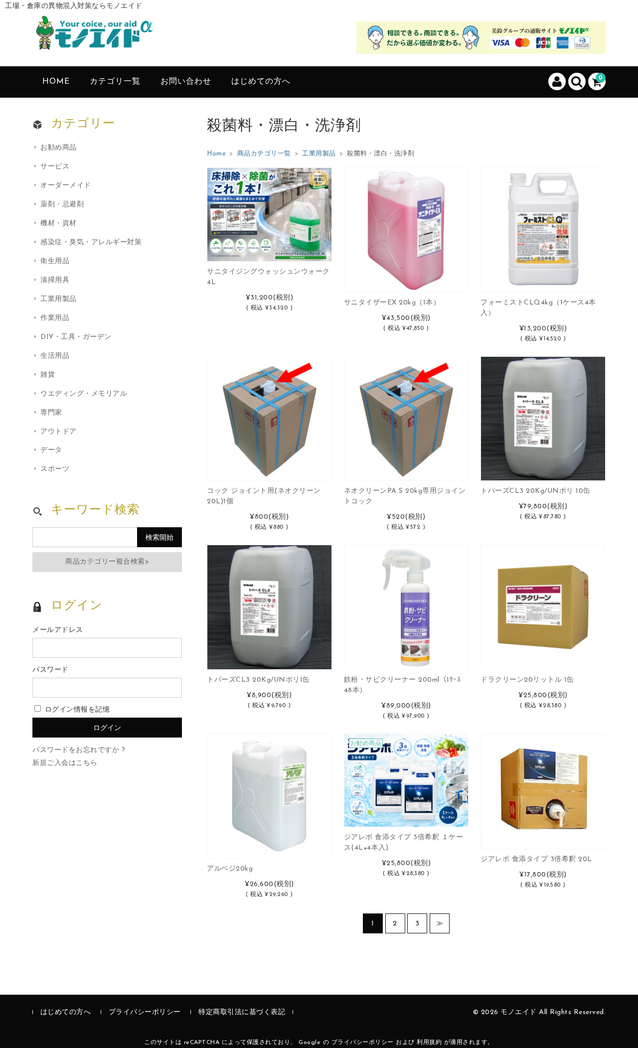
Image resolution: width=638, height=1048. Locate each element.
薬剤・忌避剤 (62, 204)
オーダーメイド (65, 185)
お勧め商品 (58, 147)
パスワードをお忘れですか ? (78, 750)
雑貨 (47, 375)
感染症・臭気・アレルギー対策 (91, 242)
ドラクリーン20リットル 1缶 (527, 680)
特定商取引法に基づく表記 (241, 1012)
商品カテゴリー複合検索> (107, 562)
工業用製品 (319, 153)
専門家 (51, 413)
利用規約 (429, 1043)
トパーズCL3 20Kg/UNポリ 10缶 (535, 491)
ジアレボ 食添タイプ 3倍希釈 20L (536, 859)
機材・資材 (58, 223)
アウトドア (58, 432)
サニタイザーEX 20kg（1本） (392, 302)
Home (216, 153)
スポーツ (54, 469)
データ (51, 450)
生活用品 (54, 356)
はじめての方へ (261, 82)
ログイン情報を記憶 (76, 710)
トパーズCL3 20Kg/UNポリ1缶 (258, 680)
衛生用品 (54, 261)
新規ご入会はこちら (65, 763)
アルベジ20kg (230, 869)
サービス (54, 166)
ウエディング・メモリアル (83, 394)
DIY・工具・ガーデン (76, 337)
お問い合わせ (185, 82)
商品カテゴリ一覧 (264, 153)
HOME (56, 82)
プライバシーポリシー (145, 1012)
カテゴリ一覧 (115, 82)
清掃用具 (54, 280)
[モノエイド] (94, 40)
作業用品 (54, 318)
